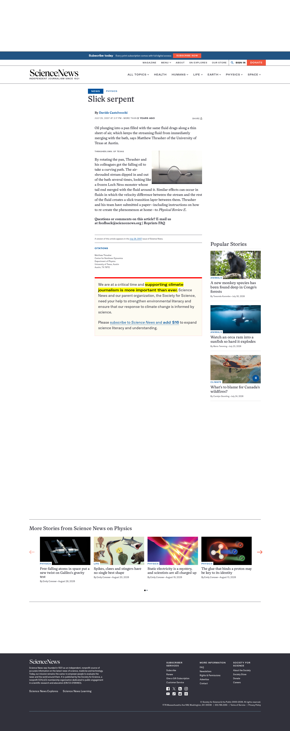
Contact (204, 683)
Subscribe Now (187, 55)
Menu (165, 62)
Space (253, 74)
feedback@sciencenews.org (120, 223)
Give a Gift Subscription (177, 678)
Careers (237, 682)
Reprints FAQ (154, 223)
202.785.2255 (221, 705)
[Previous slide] (32, 552)
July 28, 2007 (136, 238)
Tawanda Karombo (222, 296)
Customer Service (175, 682)
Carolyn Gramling (221, 396)
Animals (216, 278)
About (180, 62)
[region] (145, 565)
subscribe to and (144, 322)
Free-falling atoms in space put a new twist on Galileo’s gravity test (64, 573)
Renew (169, 674)
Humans (179, 74)
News (95, 91)
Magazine (149, 62)
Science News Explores (43, 691)
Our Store (219, 62)
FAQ (202, 667)
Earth (213, 74)
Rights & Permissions (210, 675)
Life (196, 74)
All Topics (137, 74)
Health (160, 74)
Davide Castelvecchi (113, 113)
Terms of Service (237, 705)
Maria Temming (220, 346)
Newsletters (205, 671)
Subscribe (171, 670)
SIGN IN (241, 62)
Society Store (239, 674)
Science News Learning (77, 691)
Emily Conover (50, 581)
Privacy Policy (254, 705)
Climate (216, 382)
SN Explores (198, 62)
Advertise (204, 679)
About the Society (242, 670)
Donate (256, 62)
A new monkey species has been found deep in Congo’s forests (233, 287)
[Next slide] (259, 552)
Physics (233, 74)
